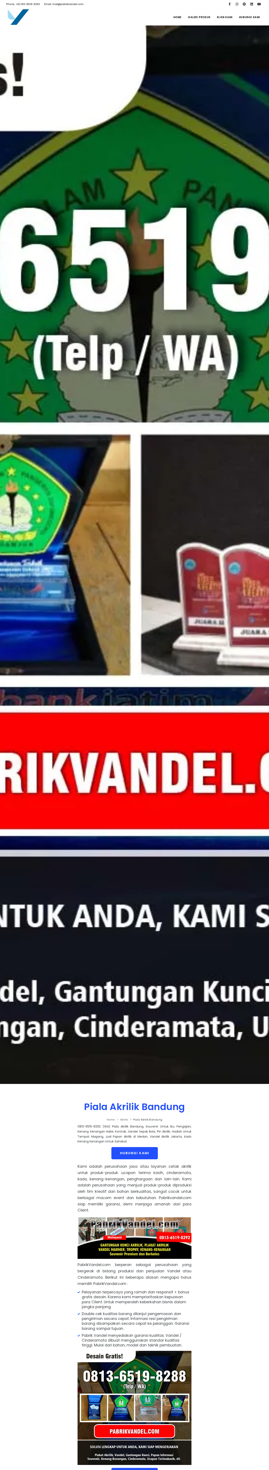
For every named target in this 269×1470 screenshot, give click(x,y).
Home (177, 17)
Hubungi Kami (249, 17)
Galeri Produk (199, 17)
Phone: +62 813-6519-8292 (23, 4)
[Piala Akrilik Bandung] (18, 20)
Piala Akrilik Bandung (134, 1106)
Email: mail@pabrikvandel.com (64, 4)
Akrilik (124, 1119)
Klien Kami (225, 17)
